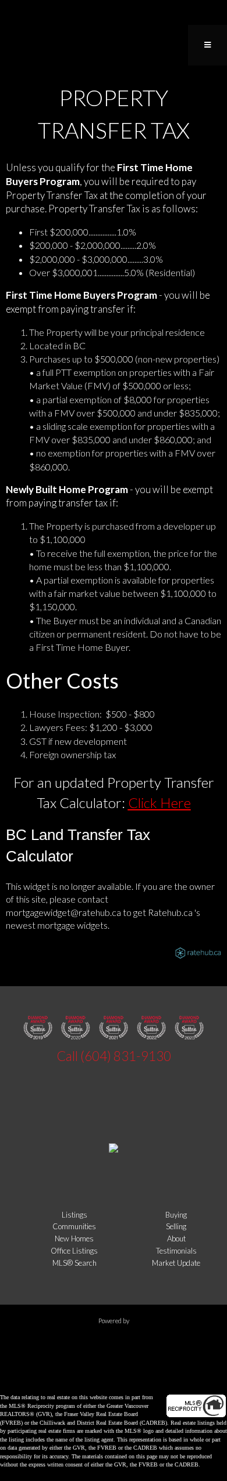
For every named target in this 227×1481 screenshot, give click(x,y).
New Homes (74, 1238)
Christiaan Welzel (80, 1377)
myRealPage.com (114, 1343)
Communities (74, 1226)
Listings (74, 1214)
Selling (176, 1226)
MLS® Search (74, 1263)
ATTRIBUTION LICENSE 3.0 (175, 1377)
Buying (176, 1214)
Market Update (176, 1263)
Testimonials (176, 1250)
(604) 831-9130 (125, 1056)
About (176, 1238)
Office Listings (74, 1250)
